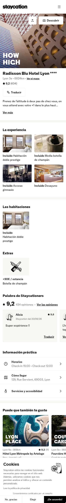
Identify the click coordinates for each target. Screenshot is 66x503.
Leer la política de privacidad (16, 488)
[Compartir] (32, 20)
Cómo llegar (19, 375)
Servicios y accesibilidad (27, 391)
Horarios (17, 361)
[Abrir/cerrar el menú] (59, 7)
